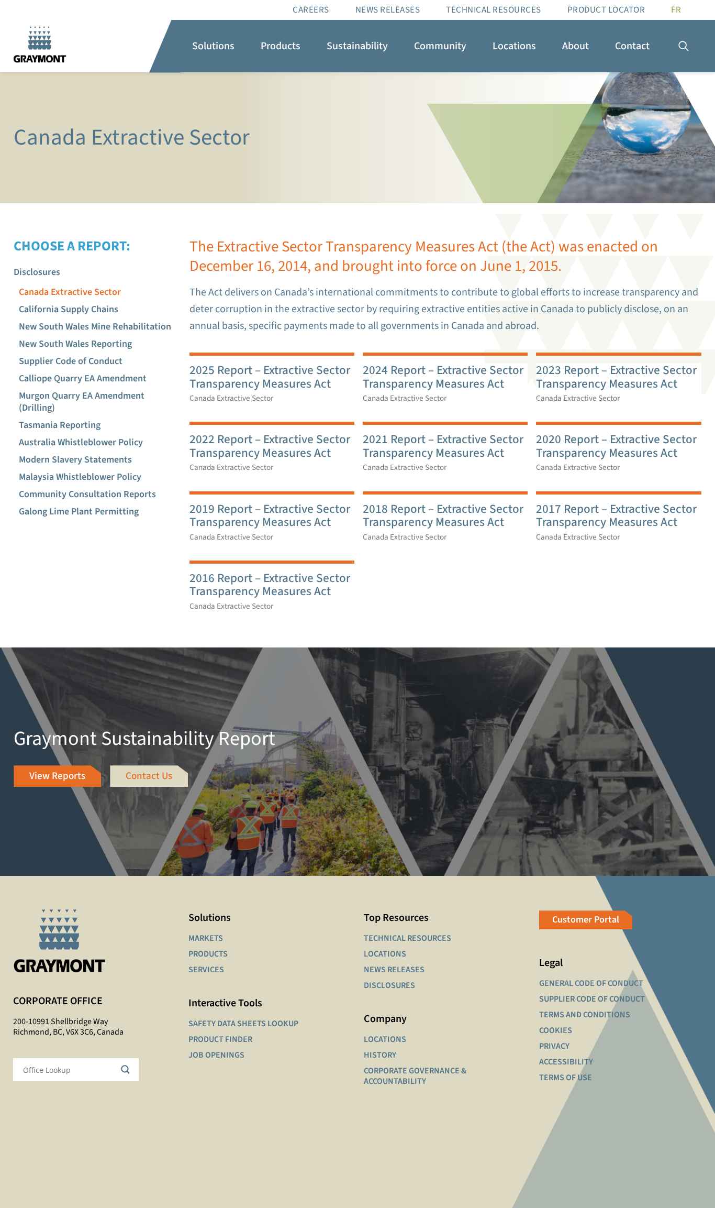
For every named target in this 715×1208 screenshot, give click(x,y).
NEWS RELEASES (394, 969)
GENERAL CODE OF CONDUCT (591, 983)
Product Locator (606, 10)
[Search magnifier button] (127, 1069)
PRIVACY (554, 1046)
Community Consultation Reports (87, 494)
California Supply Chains (68, 309)
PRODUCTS (208, 954)
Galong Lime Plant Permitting (79, 511)
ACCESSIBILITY (566, 1062)
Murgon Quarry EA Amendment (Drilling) (81, 401)
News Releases (387, 10)
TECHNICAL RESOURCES (407, 938)
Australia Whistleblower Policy (81, 442)
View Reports (57, 776)
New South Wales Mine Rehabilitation (95, 326)
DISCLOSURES (389, 985)
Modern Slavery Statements (75, 459)
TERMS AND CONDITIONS (584, 1014)
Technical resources (493, 10)
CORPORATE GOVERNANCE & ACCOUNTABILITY (415, 1076)
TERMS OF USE (565, 1077)
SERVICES (206, 969)
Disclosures (37, 272)
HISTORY (380, 1055)
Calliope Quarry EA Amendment (83, 378)
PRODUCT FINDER (220, 1039)
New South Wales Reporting (75, 343)
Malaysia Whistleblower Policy (80, 477)
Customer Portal (585, 919)
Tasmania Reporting (59, 425)
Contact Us (149, 776)
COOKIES (555, 1030)
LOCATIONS (385, 954)
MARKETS (205, 938)
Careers (311, 10)
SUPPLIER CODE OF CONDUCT (592, 999)
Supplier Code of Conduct (70, 361)
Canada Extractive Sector (70, 292)
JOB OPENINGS (216, 1055)
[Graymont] (39, 46)
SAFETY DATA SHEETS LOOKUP (243, 1023)
